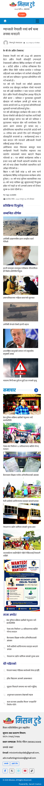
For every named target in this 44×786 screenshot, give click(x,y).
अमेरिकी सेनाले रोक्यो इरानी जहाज (16, 324)
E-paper (22, 14)
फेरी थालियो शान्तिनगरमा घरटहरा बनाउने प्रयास (21, 501)
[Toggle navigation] (37, 21)
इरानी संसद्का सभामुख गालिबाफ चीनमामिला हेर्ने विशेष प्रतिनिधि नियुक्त (20, 270)
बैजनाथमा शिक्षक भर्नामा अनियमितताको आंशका (21, 475)
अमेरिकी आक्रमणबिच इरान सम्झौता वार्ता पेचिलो (18, 240)
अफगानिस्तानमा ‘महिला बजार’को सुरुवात (19, 298)
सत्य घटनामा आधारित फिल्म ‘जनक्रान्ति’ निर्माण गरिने (21, 703)
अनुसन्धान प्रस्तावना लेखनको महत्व (20, 695)
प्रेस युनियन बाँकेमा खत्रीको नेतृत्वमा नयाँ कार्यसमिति (18, 419)
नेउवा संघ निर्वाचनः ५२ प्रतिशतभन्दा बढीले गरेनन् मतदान (21, 448)
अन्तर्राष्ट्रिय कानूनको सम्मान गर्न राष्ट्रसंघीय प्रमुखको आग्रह (18, 352)
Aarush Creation (35, 784)
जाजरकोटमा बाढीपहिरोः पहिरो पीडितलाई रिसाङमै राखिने (21, 554)
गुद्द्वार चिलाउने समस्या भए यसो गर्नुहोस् (22, 686)
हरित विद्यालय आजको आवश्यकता (19, 678)
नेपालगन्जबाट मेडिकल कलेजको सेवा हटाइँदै (23, 670)
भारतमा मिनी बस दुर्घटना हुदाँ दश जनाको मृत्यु (20, 380)
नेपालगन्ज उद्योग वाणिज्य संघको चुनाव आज (19, 527)
